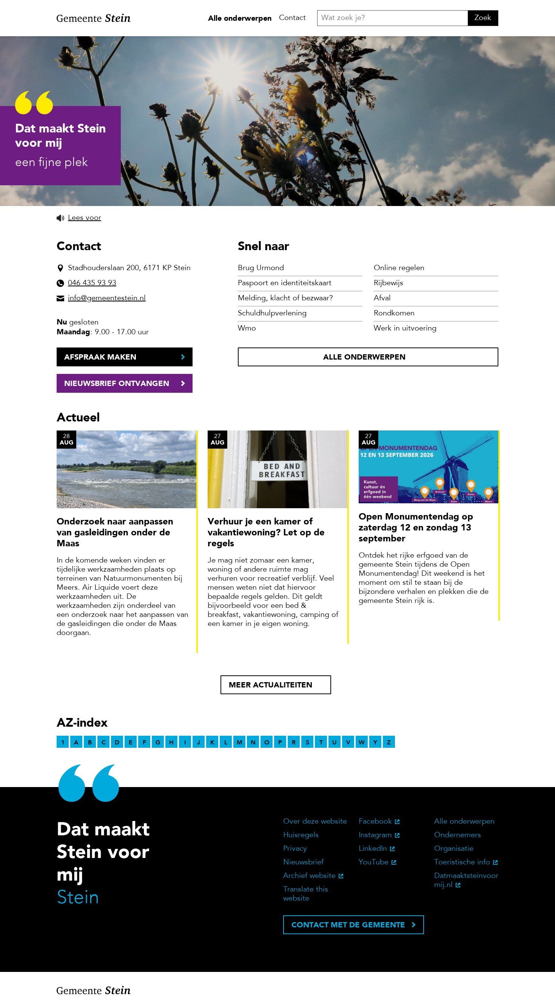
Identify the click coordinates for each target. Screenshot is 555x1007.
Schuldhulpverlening (272, 313)
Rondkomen (394, 313)
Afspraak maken (100, 356)
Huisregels (301, 835)
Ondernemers (457, 835)
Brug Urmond (261, 268)
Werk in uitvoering (405, 328)
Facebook (375, 822)
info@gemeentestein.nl (107, 298)
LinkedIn (373, 849)
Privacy (295, 849)
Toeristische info (462, 862)
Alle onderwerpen (239, 18)
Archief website (309, 876)
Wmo (247, 328)
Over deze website (315, 822)
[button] (79, 218)
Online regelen (399, 268)
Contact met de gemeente (348, 924)
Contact (292, 18)
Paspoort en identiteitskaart (284, 283)
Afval (382, 298)
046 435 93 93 (92, 283)
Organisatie (453, 849)
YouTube (373, 862)
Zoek (483, 18)
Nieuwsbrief (303, 862)
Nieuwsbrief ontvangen (116, 383)
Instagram (375, 835)
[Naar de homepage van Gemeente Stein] (94, 18)
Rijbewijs (388, 283)
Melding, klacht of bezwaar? (285, 298)
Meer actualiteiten (270, 684)
